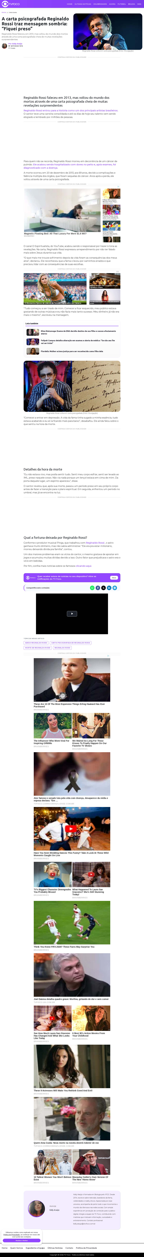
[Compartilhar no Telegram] (114, 588)
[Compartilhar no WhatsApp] (92, 588)
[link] (36, 1208)
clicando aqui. (84, 566)
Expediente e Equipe (35, 1248)
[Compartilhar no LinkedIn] (109, 588)
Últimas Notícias (83, 4)
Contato (69, 1248)
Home (69, 4)
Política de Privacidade (86, 1248)
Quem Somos (16, 1248)
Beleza (131, 4)
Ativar (114, 578)
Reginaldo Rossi (95, 542)
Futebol (122, 4)
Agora (112, 4)
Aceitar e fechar (22, 1240)
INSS (139, 4)
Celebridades (100, 4)
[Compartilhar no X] (103, 588)
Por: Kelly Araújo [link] (15, 44)
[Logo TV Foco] (11, 4)
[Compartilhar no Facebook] (98, 588)
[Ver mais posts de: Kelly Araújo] (4, 46)
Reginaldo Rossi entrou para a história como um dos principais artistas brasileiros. (71, 110)
